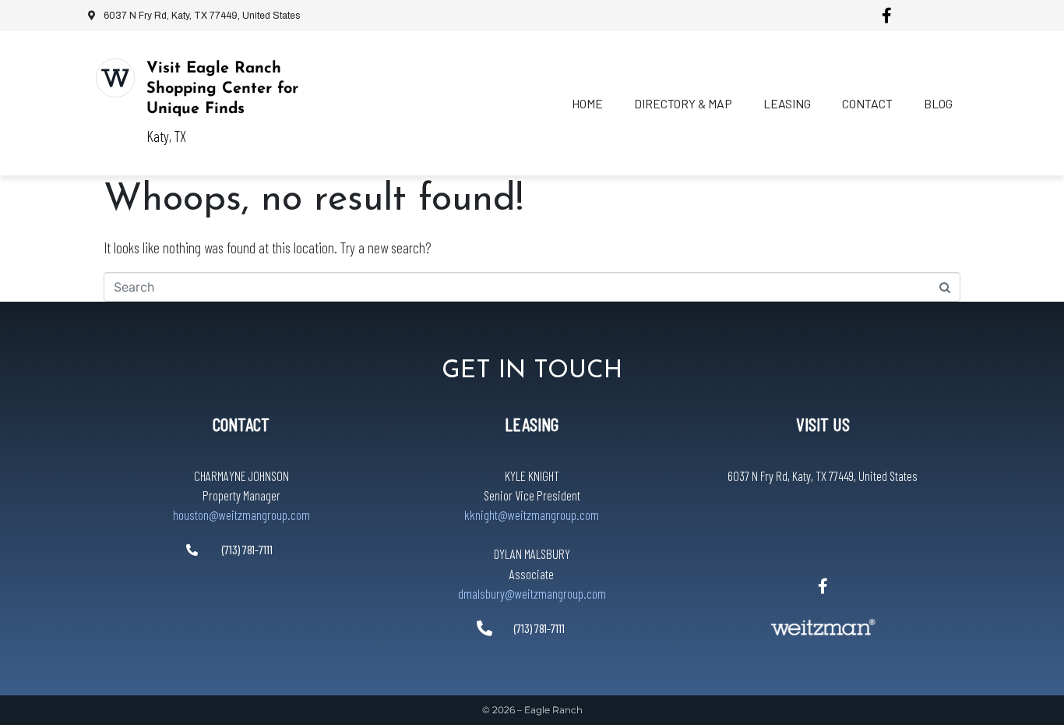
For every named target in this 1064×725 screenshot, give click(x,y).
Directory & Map (683, 103)
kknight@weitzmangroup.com (531, 514)
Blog (938, 103)
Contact (867, 103)
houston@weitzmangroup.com (241, 514)
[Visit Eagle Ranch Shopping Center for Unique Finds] (115, 77)
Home (587, 103)
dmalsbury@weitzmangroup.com (532, 593)
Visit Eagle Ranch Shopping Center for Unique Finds (222, 89)
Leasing (787, 103)
